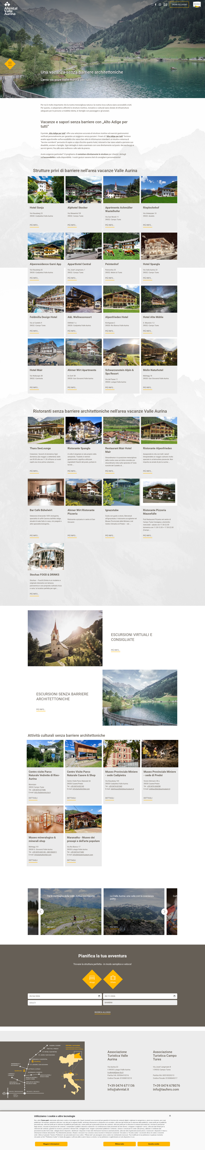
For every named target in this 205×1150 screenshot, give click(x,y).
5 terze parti (45, 1120)
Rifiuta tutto (119, 1144)
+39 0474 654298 (153, 786)
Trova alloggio (179, 4)
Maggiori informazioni (51, 1144)
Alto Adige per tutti (57, 133)
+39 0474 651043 (115, 786)
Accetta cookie (153, 1144)
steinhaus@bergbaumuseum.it (122, 789)
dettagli (33, 798)
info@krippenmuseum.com (83, 855)
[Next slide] (164, 911)
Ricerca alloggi (103, 1012)
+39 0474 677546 (39, 790)
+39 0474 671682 (77, 852)
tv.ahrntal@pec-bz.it (115, 1072)
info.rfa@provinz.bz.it (42, 793)
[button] (170, 1116)
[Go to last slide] (40, 911)
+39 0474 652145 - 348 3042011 (44, 852)
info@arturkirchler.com (81, 789)
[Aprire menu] (10, 63)
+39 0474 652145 (77, 786)
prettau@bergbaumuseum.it (159, 789)
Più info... (34, 225)
